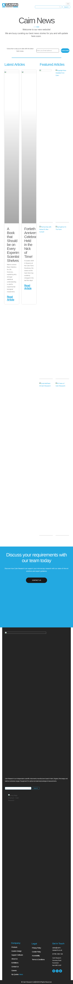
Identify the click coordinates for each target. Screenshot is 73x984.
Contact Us (15, 967)
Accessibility (36, 956)
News (21, 974)
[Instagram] (57, 970)
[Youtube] (60, 970)
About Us (14, 959)
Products (14, 947)
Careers (14, 970)
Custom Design (16, 951)
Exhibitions (14, 963)
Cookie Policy (36, 952)
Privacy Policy (36, 948)
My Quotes (15, 974)
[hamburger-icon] (68, 3)
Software (20, 955)
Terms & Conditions (38, 959)
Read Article (10, 298)
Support (14, 955)
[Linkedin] (53, 970)
